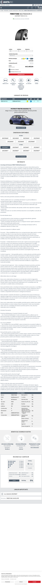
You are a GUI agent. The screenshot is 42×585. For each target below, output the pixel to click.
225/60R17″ (5, 151)
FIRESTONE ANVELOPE (13, 498)
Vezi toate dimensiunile (21, 156)
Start (2, 10)
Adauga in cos (21, 74)
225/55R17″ (5, 147)
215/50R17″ (26, 147)
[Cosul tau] (28, 7)
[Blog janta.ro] (40, 7)
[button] (32, 7)
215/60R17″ (37, 147)
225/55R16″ (31, 141)
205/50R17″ (16, 147)
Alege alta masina (21, 127)
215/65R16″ (21, 141)
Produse (6, 10)
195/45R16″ (16, 138)
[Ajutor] (36, 7)
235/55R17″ (26, 151)
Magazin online (5, 5)
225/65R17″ (16, 151)
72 (37, 101)
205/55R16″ (5, 138)
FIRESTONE (21, 10)
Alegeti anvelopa (13, 10)
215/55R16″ (37, 138)
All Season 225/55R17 (10, 494)
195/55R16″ (26, 138)
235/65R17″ (37, 151)
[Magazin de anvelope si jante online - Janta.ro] (21, 2)
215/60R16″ (10, 141)
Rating (14, 480)
